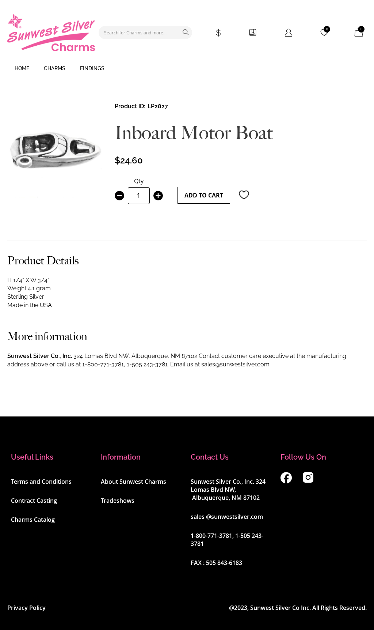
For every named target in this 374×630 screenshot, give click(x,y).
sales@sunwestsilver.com (235, 364)
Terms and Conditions (41, 482)
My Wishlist (327, 29)
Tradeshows (117, 501)
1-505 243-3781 (147, 364)
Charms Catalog (33, 520)
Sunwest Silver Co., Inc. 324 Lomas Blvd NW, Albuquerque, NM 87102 (228, 490)
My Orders (253, 32)
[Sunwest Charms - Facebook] (286, 481)
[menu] (187, 68)
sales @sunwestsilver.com (227, 517)
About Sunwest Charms (133, 482)
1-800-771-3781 (103, 364)
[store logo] (51, 32)
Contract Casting (34, 501)
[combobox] (145, 32)
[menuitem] (22, 68)
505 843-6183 (224, 563)
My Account (288, 32)
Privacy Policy (26, 608)
